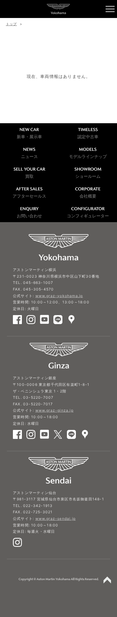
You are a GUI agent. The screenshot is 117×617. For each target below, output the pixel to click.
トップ (11, 24)
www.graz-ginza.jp (54, 410)
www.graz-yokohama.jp (59, 296)
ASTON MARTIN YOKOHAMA (58, 9)
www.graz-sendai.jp (55, 518)
